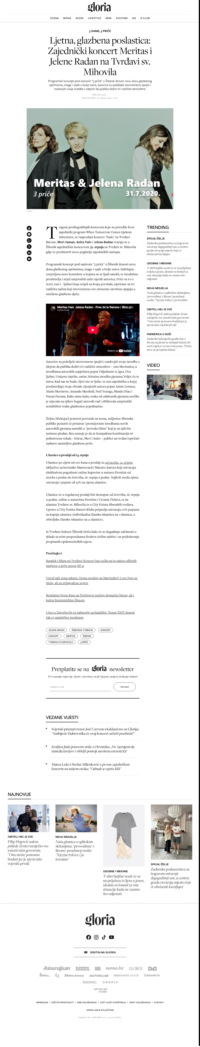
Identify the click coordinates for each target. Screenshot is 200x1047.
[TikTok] (103, 937)
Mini (109, 18)
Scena (54, 18)
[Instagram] (96, 937)
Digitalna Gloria (103, 952)
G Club (145, 18)
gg (134, 18)
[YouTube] (111, 937)
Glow (80, 18)
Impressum (42, 1002)
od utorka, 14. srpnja (119, 462)
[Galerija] (100, 159)
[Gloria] (99, 7)
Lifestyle (94, 18)
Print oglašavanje (140, 1002)
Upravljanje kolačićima (100, 1010)
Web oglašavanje (87, 1002)
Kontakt (159, 1002)
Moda (67, 18)
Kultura (122, 18)
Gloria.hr (101, 94)
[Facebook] (88, 937)
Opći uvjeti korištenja (113, 1002)
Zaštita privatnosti (62, 1002)
